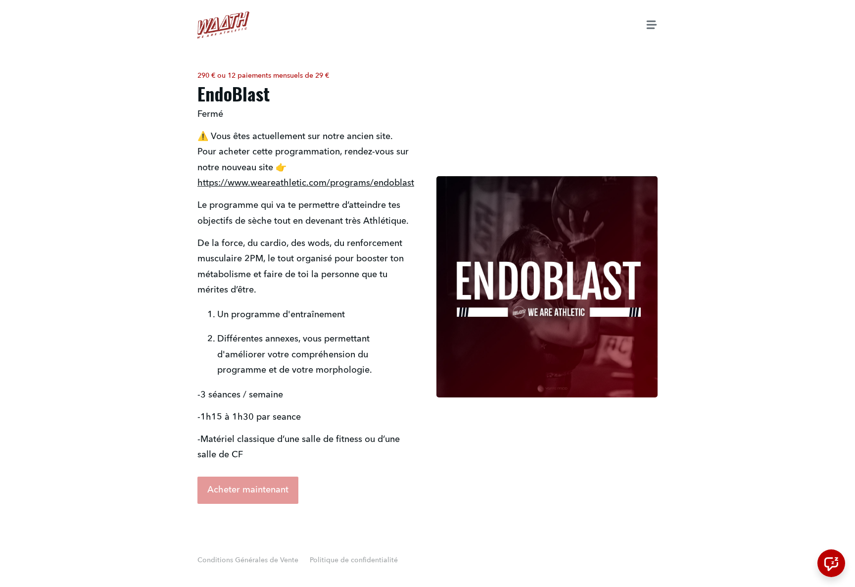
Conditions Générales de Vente (247, 560)
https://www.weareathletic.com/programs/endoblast (305, 183)
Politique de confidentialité (354, 560)
